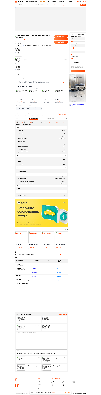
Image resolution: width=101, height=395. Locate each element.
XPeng (73, 384)
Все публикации (63, 314)
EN (80, 1)
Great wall (25, 32)
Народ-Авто (19, 264)
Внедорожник (20, 32)
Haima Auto (53, 384)
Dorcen (73, 379)
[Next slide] (65, 59)
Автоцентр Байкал (20, 272)
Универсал (40, 387)
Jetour (63, 381)
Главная (16, 32)
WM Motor (63, 385)
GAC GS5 (18, 108)
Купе (39, 388)
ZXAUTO (73, 381)
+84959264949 (35, 265)
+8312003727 (34, 280)
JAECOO (73, 382)
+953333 (34, 276)
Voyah (73, 385)
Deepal (52, 387)
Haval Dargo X (39, 108)
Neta (62, 379)
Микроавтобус (40, 385)
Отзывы (66, 118)
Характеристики (33, 118)
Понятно (68, 392)
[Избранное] (74, 1)
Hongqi (52, 381)
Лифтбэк (39, 382)
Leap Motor (64, 387)
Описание (17, 118)
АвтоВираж (18, 275)
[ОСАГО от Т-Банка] (41, 213)
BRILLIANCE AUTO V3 (33, 244)
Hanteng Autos (54, 379)
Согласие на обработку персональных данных (78, 393)
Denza (52, 382)
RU (78, 1)
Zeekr (63, 384)
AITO (62, 382)
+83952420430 (35, 272)
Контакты (17, 384)
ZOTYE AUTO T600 (46, 244)
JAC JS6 (32, 108)
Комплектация (50, 118)
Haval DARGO (18, 244)
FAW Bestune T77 (25, 108)
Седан (39, 379)
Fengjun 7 (28, 32)
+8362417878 (34, 268)
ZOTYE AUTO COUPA (60, 244)
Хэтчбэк (39, 381)
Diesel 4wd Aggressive (34, 32)
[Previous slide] (25, 59)
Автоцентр (18, 279)
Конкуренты (18, 230)
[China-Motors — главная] (20, 1)
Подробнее (54, 392)
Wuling (52, 385)
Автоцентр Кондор (20, 268)
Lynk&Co (73, 387)
